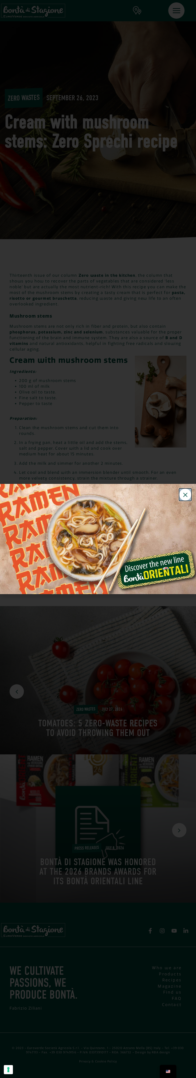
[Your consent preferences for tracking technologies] (8, 1069)
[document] (98, 539)
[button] (185, 495)
